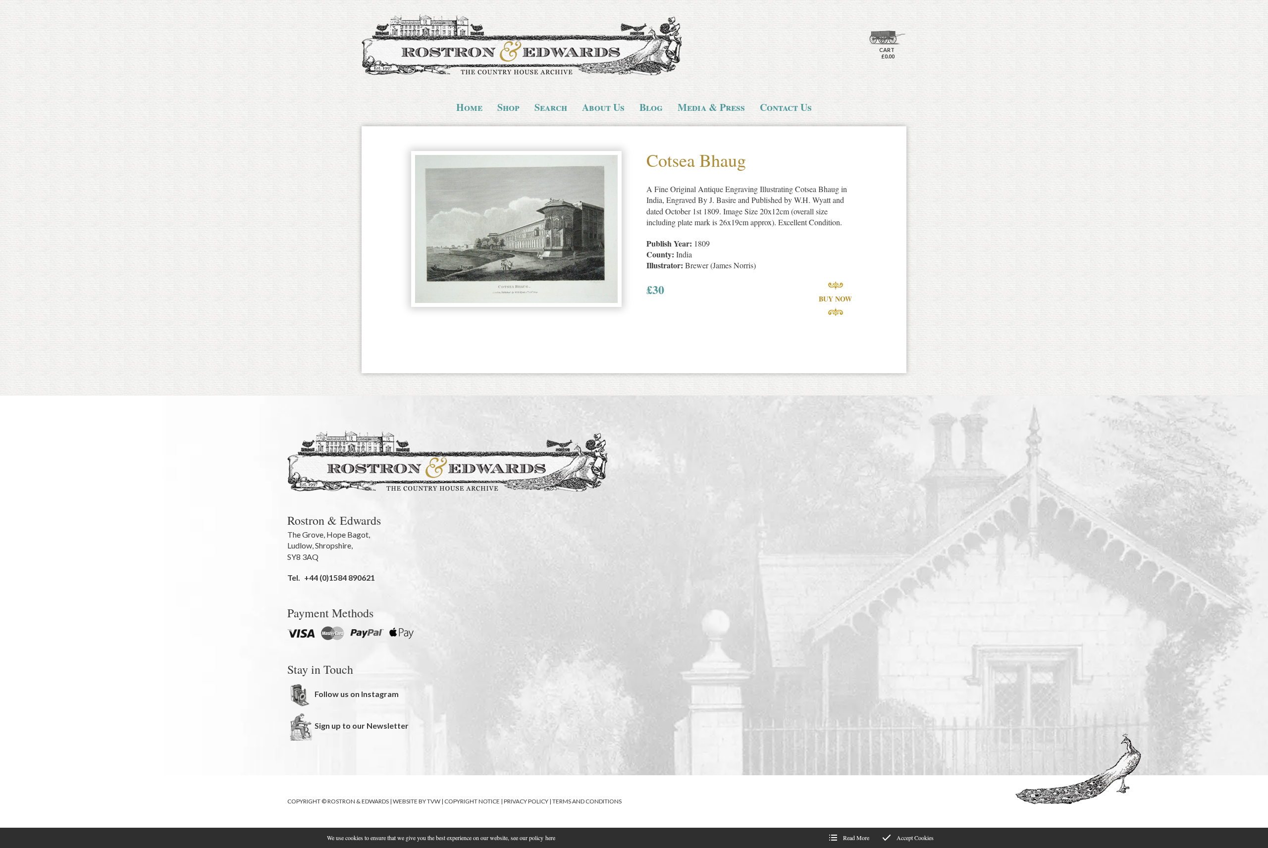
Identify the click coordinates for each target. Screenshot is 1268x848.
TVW (433, 801)
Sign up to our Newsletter (362, 725)
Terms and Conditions (587, 801)
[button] (516, 230)
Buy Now (835, 299)
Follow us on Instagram (357, 693)
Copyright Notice (472, 801)
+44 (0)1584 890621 (339, 577)
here (550, 838)
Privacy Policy (526, 801)
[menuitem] (469, 107)
